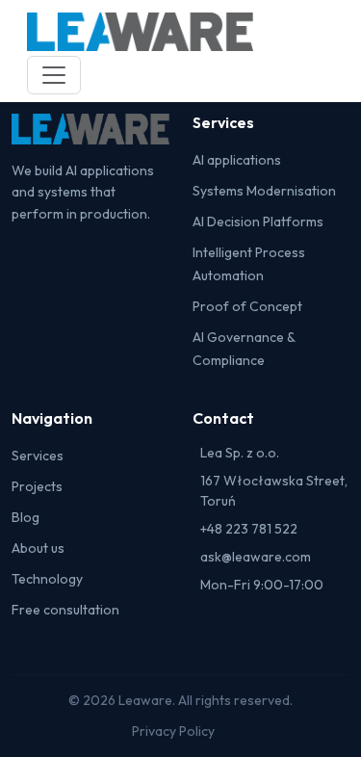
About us (38, 548)
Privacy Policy (173, 731)
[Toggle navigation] (54, 75)
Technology (47, 578)
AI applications (237, 160)
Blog (25, 517)
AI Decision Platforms (258, 221)
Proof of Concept (247, 306)
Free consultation (65, 609)
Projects (37, 486)
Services (38, 455)
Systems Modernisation (264, 190)
